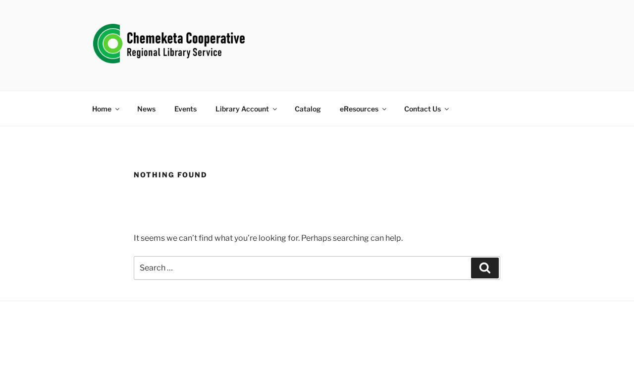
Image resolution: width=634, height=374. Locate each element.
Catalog (308, 109)
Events (185, 109)
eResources (359, 109)
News (146, 109)
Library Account (242, 109)
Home (101, 109)
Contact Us (422, 109)
